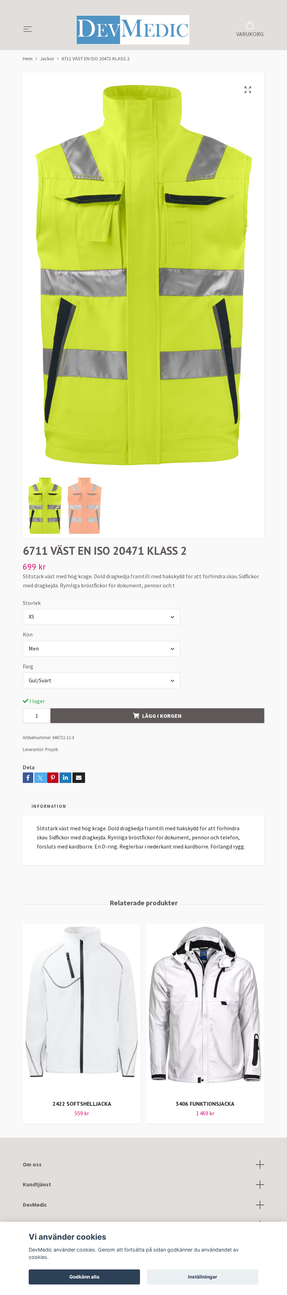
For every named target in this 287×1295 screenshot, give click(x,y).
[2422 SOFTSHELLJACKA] (82, 1009)
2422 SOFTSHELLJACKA (81, 1103)
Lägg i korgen (162, 715)
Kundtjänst (37, 1184)
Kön (28, 634)
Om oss (32, 1164)
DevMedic (35, 1204)
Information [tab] (48, 806)
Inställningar (202, 1277)
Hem (28, 58)
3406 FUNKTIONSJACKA (205, 1103)
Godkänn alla (84, 1277)
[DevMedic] (133, 29)
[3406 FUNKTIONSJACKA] (205, 1009)
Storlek (32, 602)
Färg (28, 666)
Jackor (47, 58)
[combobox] (101, 617)
